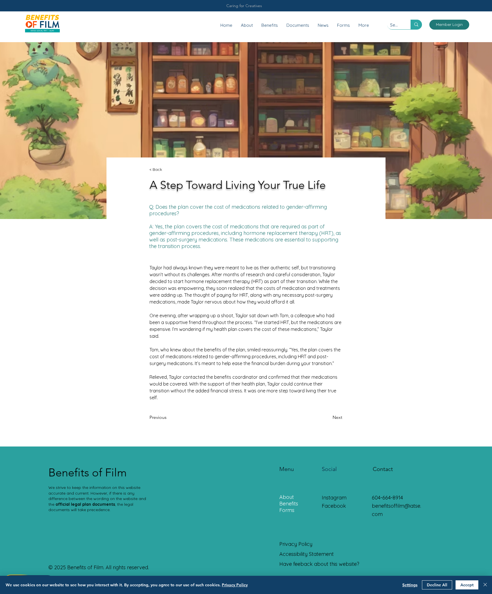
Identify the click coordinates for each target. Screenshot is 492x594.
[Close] (485, 584)
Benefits (288, 503)
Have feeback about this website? (319, 564)
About (286, 497)
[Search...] (416, 24)
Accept (466, 584)
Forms (286, 510)
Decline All (437, 584)
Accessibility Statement (306, 554)
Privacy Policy (235, 584)
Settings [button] (409, 584)
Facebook (334, 506)
